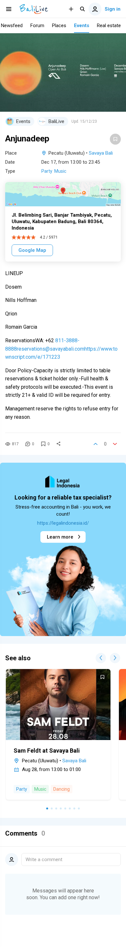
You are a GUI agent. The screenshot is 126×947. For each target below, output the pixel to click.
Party (46, 171)
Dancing (61, 789)
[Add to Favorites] (115, 139)
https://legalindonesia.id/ (63, 523)
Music (60, 171)
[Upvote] (95, 444)
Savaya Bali (101, 153)
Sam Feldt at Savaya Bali (47, 750)
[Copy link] (58, 444)
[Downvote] (115, 444)
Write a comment (44, 859)
